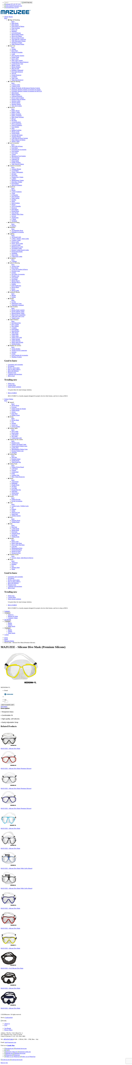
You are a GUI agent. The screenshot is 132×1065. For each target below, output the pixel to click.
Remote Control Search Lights (20, 250)
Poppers (13, 509)
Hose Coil (14, 29)
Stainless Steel (15, 567)
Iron (12, 566)
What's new (11, 383)
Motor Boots (15, 93)
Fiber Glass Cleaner (17, 60)
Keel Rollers (15, 329)
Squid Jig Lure (15, 512)
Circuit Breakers (16, 122)
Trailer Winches (15, 340)
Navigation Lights (16, 248)
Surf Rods (14, 535)
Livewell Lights (15, 245)
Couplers (14, 328)
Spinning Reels (15, 520)
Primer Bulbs (15, 161)
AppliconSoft (9, 1017)
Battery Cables (15, 112)
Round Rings (15, 211)
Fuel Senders (15, 151)
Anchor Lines (15, 266)
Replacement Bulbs (17, 251)
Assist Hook (14, 481)
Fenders (13, 272)
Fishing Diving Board (17, 467)
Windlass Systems (16, 357)
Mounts (13, 295)
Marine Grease (15, 65)
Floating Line (15, 276)
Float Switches (15, 28)
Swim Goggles (15, 426)
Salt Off (13, 73)
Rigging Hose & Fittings (18, 99)
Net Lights (14, 436)
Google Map (11, 1045)
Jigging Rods (15, 530)
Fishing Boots (15, 410)
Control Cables (15, 85)
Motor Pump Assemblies (18, 315)
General (13, 470)
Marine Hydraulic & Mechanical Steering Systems (25, 88)
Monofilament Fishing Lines (19, 449)
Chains (13, 353)
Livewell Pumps (16, 33)
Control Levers (15, 86)
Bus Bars (14, 120)
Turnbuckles (14, 217)
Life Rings (14, 279)
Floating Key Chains (17, 177)
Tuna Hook (14, 494)
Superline (14, 452)
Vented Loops (15, 318)
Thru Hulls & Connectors (18, 39)
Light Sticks (14, 434)
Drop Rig (14, 457)
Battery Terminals (16, 115)
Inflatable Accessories (17, 232)
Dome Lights (15, 242)
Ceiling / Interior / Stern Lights (20, 238)
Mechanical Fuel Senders (18, 156)
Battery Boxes (15, 110)
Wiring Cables (15, 141)
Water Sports (11, 626)
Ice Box (13, 302)
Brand (6, 639)
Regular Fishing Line (17, 451)
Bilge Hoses (14, 23)
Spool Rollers (15, 331)
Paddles (13, 284)
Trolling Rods (15, 536)
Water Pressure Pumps (17, 44)
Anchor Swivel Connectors (19, 350)
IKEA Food (11, 376)
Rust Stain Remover (17, 72)
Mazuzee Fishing (9, 641)
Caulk (13, 54)
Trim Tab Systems (16, 106)
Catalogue (7, 621)
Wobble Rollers (15, 344)
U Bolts (13, 219)
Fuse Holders (15, 127)
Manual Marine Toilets (17, 313)
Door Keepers (15, 196)
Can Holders (15, 170)
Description (4, 706)
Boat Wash (14, 50)
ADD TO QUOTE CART (7, 705)
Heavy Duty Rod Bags (18, 545)
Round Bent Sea (16, 490)
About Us (10, 614)
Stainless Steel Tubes (17, 214)
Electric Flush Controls (18, 310)
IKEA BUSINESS (13, 371)
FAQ (5, 1025)
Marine (6, 16)
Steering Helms (15, 102)
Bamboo (13, 564)
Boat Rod (14, 527)
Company (7, 611)
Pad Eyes (14, 208)
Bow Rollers (15, 326)
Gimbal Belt (14, 472)
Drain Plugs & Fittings (17, 26)
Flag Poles (14, 175)
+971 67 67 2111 (8, 1039)
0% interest (11, 366)
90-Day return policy (14, 368)
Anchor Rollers (15, 349)
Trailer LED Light (16, 337)
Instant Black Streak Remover (19, 62)
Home (6, 637)
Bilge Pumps (15, 25)
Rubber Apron (15, 415)
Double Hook (15, 485)
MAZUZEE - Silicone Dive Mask (10, 748)
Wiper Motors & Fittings (18, 140)
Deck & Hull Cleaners (17, 55)
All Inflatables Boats (17, 230)
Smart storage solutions (14, 387)
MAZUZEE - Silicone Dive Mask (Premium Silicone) (16, 768)
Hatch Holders (15, 203)
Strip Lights (14, 255)
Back (5, 18)
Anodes (13, 49)
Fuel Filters (14, 148)
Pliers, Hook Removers (18, 477)
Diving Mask (15, 420)
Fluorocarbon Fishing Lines (19, 446)
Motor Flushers (15, 94)
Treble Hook (15, 493)
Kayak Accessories (16, 501)
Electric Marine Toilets (17, 311)
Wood (13, 569)
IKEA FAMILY (12, 393)
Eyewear (14, 407)
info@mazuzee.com (16, 6)
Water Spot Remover (17, 80)
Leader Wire (14, 447)
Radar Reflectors (16, 285)
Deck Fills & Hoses (17, 146)
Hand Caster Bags (16, 543)
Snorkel (13, 423)
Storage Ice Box (16, 553)
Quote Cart (14, 7)
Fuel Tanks (14, 153)
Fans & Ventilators (16, 125)
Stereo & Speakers (16, 185)
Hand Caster (15, 541)
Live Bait (14, 488)
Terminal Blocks (16, 136)
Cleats (13, 193)
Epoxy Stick (14, 59)
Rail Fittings (14, 209)
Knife (13, 473)
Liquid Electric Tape (17, 63)
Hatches (13, 225)
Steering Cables (15, 101)
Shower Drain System (17, 38)
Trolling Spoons (16, 515)
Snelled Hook (15, 460)
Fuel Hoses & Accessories (18, 149)
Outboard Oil (15, 159)
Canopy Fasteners (16, 191)
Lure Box (14, 546)
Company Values (13, 618)
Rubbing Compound (17, 70)
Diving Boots (15, 405)
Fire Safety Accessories (18, 274)
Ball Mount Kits (16, 323)
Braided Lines (15, 443)
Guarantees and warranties (15, 364)
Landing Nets (15, 475)
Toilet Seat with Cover (17, 316)
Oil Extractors (15, 157)
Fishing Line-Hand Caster (18, 444)
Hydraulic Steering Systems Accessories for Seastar (26, 89)
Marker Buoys (15, 281)
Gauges (13, 154)
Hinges (13, 204)
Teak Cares (14, 78)
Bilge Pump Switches (17, 117)
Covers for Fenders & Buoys (19, 269)
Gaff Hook (14, 468)
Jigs (12, 507)
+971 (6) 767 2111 (15, 4)
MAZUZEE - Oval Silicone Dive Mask (12, 968)
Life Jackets (14, 277)
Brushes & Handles (17, 52)
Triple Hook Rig (16, 462)
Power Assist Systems (17, 97)
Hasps (13, 201)
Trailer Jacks (15, 336)
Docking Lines (15, 271)
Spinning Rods (15, 533)
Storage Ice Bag (16, 551)
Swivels (13, 216)
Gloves (13, 412)
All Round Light (16, 237)
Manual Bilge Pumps (17, 34)
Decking (13, 174)
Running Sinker (15, 459)
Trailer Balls (14, 334)
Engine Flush (15, 57)
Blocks (13, 190)
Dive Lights (14, 431)
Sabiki (13, 511)
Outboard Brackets (16, 96)
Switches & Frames (17, 135)
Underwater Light (16, 438)
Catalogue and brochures (15, 374)
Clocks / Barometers (17, 172)
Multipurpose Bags (16, 548)
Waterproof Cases (16, 303)
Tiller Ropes (14, 332)
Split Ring (14, 491)
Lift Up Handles (16, 206)
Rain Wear (14, 413)
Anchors (13, 352)
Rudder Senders (16, 162)
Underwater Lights (16, 256)
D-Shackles (14, 195)
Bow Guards (15, 324)
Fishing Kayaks (15, 499)
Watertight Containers (17, 305)
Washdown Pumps (16, 42)
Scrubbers (14, 76)
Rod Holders (15, 183)
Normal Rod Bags (16, 549)
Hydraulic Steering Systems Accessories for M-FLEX (26, 91)
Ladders (13, 178)
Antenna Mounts (16, 169)
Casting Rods (15, 528)
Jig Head (14, 486)
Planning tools (12, 372)
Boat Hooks (14, 268)
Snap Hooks (14, 212)
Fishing (6, 399)
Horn (12, 128)
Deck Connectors (16, 123)
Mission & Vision (13, 616)
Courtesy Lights (16, 240)
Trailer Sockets (15, 339)
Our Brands (7, 619)
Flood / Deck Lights (17, 243)
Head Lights (14, 433)
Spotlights (14, 253)
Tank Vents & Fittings (17, 164)
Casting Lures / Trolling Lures (20, 506)
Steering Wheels (16, 104)
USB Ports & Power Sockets (19, 138)
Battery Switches (16, 114)
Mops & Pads (15, 68)
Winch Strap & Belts (17, 342)
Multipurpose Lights (17, 247)
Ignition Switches (16, 130)
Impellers (14, 31)
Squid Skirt (14, 514)
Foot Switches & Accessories (19, 355)
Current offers (12, 385)
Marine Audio (15, 131)
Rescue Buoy (15, 287)
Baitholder (14, 483)
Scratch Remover (16, 75)
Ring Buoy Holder (16, 182)
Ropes (13, 289)
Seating (13, 297)
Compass (14, 261)
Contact (6, 634)
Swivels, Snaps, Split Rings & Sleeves (22, 558)
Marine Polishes (16, 67)
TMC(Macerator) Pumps (18, 41)
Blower (13, 119)
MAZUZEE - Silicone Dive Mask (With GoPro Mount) (16, 868)
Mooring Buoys (15, 282)
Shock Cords (15, 290)
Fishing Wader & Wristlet (18, 409)
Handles (13, 200)
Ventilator (14, 221)
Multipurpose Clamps (17, 180)
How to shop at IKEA (14, 369)
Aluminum (14, 562)
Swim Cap (14, 425)
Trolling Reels (15, 522)
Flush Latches (15, 198)
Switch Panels (15, 133)
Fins (12, 421)
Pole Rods (14, 532)
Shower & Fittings (16, 36)
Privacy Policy (8, 1030)
